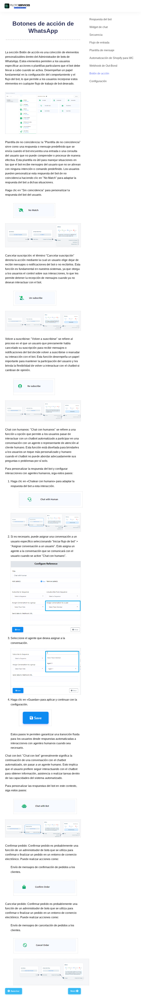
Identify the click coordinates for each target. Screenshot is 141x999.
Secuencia (95, 34)
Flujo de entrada (99, 42)
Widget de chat (98, 27)
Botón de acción (99, 73)
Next (73, 991)
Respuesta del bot (100, 19)
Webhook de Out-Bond (103, 65)
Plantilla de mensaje (101, 50)
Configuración (98, 81)
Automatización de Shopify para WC (111, 58)
